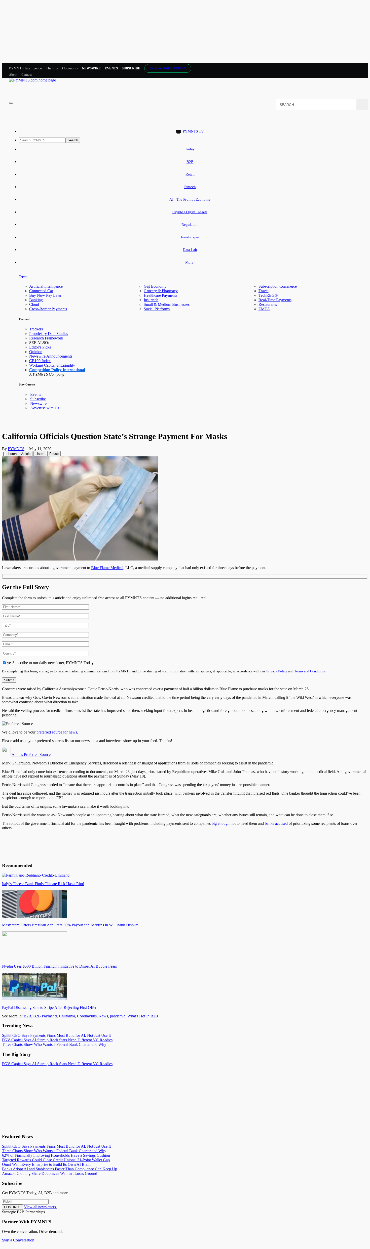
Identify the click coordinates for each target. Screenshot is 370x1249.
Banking (36, 300)
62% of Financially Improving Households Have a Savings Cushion (56, 1155)
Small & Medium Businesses (167, 304)
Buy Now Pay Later (45, 295)
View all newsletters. (40, 1207)
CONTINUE (12, 1207)
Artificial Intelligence (46, 286)
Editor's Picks (40, 347)
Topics (23, 276)
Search (73, 140)
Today (190, 149)
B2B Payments (45, 1016)
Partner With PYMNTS (168, 68)
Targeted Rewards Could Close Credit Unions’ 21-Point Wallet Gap (56, 1160)
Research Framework (46, 338)
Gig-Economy (155, 286)
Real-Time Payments (274, 300)
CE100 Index (40, 361)
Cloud (34, 304)
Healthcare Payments (160, 295)
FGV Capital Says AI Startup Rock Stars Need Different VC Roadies (57, 1040)
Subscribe (38, 399)
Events (111, 68)
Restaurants (267, 304)
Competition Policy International (57, 370)
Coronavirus (87, 1016)
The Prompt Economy (62, 68)
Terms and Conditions (309, 671)
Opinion (35, 352)
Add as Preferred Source (31, 754)
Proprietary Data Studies (48, 333)
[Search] (362, 104)
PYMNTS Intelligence (25, 68)
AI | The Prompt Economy (190, 199)
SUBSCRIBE (131, 68)
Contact (26, 74)
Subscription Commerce (277, 286)
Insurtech (151, 300)
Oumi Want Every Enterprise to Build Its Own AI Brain (46, 1164)
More (190, 262)
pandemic (117, 1016)
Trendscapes (190, 237)
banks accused (276, 823)
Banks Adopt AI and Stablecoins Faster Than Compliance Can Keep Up (59, 1169)
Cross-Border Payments (48, 309)
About (13, 74)
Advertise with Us (44, 408)
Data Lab (190, 250)
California (67, 1016)
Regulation (190, 225)
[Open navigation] (11, 103)
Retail (190, 174)
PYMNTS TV (193, 131)
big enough (221, 823)
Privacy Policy (276, 671)
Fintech (190, 187)
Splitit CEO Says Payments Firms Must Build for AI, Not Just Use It (56, 1035)
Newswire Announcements (50, 356)
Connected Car (41, 291)
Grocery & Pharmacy (161, 291)
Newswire (91, 68)
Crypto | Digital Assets (189, 212)
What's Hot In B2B (142, 1016)
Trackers (36, 329)
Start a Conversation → (20, 1240)
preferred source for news (56, 732)
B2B (190, 162)
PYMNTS (16, 449)
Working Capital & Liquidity (52, 365)
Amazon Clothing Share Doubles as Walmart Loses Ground (49, 1173)
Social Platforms (157, 309)
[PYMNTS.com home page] (32, 80)
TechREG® (268, 295)
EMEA (264, 309)
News (103, 1016)
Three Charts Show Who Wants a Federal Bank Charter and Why (54, 1044)
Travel (263, 291)
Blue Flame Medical (107, 568)
